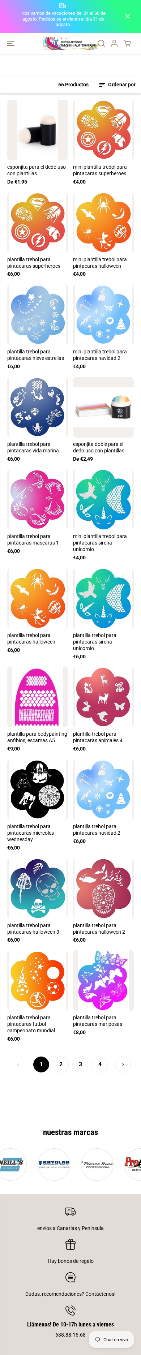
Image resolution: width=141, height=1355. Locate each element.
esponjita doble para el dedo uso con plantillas (98, 447)
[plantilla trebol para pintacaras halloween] (37, 598)
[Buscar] (101, 43)
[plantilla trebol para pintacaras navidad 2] (103, 789)
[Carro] (127, 43)
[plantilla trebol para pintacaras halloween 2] (103, 888)
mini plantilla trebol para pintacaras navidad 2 (100, 355)
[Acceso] (114, 43)
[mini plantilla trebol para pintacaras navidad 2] (103, 314)
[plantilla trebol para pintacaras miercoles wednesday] (37, 789)
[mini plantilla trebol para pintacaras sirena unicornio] (103, 499)
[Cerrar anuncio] (127, 16)
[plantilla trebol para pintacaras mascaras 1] (37, 499)
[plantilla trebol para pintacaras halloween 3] (37, 888)
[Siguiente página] (123, 1064)
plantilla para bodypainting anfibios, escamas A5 (37, 737)
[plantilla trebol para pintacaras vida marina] (37, 407)
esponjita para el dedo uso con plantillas (36, 170)
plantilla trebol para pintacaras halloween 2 (99, 928)
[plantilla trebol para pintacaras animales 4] (103, 697)
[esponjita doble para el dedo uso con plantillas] (103, 407)
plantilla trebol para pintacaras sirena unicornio (94, 641)
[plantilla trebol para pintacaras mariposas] (103, 980)
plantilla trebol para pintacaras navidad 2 (96, 829)
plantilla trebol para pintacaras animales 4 (98, 737)
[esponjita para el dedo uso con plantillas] (37, 130)
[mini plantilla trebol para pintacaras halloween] (103, 222)
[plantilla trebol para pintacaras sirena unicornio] (103, 598)
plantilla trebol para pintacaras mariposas (97, 1021)
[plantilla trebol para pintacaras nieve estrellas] (37, 314)
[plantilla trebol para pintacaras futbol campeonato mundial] (37, 980)
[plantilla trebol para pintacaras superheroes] (37, 222)
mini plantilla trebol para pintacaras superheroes (100, 170)
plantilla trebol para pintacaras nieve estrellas (35, 355)
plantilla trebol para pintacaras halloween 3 (33, 928)
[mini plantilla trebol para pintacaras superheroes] (103, 130)
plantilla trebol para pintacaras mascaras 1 (33, 539)
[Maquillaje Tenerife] (70, 43)
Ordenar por (121, 84)
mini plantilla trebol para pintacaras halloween (100, 263)
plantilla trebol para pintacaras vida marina (33, 447)
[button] (11, 43)
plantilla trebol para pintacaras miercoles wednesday (30, 832)
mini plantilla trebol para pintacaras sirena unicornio (100, 542)
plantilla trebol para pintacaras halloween (31, 638)
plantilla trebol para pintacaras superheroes (33, 263)
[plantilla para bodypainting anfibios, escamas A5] (37, 697)
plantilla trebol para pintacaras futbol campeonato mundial (31, 1024)
